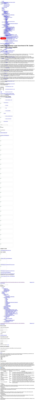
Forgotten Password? (3, 335)
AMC (6, 18)
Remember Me (3, 332)
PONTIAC (6, 22)
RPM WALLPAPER (6, 321)
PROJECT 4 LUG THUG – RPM (10, 39)
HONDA (6, 301)
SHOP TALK (6, 32)
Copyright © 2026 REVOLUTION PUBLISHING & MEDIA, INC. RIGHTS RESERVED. (12, 282)
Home (1, 43)
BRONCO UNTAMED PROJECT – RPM (11, 309)
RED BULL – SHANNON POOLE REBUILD (11, 40)
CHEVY (6, 19)
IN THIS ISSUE (6, 307)
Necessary (3, 367)
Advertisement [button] (2, 393)
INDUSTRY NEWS (6, 25)
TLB (3, 50)
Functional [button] (1, 383)
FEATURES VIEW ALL (7, 297)
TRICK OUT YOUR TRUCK (9, 42)
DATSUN (6, 299)
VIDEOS (3, 14)
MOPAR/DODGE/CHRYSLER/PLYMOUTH (11, 23)
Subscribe (3, 38)
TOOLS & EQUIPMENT (8, 48)
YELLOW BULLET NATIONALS (8, 17)
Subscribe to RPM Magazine (4, 135)
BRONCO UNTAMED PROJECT (10, 50)
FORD (6, 20)
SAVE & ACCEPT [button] (2, 399)
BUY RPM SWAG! (6, 6)
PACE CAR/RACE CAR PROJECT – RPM (10, 89)
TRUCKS (6, 23)
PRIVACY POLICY (6, 3)
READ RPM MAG (4, 7)
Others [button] (1, 396)
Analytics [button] (1, 390)
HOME (3, 1)
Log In (8, 344)
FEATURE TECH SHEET (6, 24)
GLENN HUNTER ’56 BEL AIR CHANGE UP (10, 27)
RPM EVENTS (7, 16)
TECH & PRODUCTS (7, 44)
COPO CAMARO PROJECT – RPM (9, 86)
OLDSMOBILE (7, 59)
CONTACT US (5, 11)
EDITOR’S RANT (5, 15)
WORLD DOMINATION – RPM (9, 43)
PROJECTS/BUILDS (6, 26)
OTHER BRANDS (7, 305)
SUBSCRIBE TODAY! (6, 12)
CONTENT (3, 293)
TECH (6, 317)
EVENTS (5, 32)
